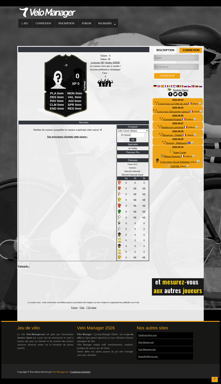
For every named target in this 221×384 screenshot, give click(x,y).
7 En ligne (91, 307)
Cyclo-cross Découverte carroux (173, 111)
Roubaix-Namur (180, 90)
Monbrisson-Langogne (172, 127)
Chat (82, 307)
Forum (86, 23)
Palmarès (105, 23)
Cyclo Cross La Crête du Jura (173, 103)
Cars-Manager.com (147, 349)
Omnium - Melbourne (176, 143)
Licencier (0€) (97, 62)
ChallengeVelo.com (147, 335)
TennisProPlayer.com (148, 356)
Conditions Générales (80, 372)
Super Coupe (179, 152)
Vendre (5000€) (112, 62)
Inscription (66, 23)
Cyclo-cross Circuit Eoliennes (175, 162)
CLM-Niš (175, 166)
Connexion (43, 23)
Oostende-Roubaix (172, 119)
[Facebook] (203, 367)
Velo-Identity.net (146, 342)
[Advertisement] (110, 36)
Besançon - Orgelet (173, 135)
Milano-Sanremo (172, 156)
